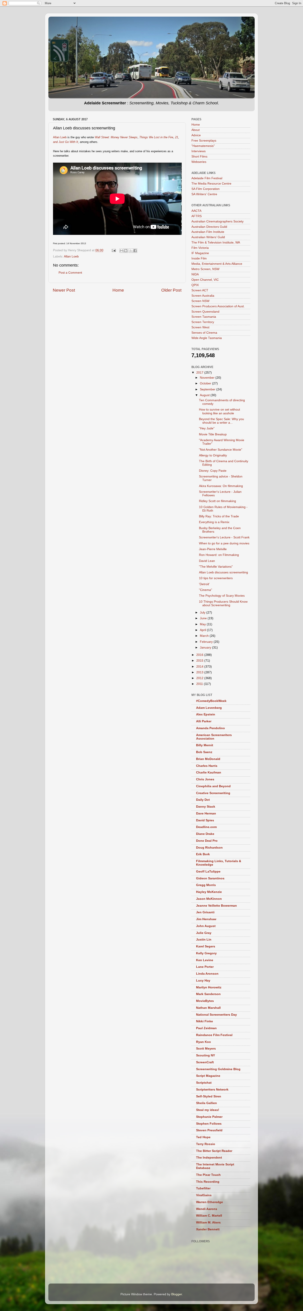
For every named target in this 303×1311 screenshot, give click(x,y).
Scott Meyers (206, 1048)
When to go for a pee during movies (224, 543)
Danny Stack (205, 806)
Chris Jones (205, 779)
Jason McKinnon (209, 898)
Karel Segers (205, 946)
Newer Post (64, 290)
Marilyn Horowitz (208, 987)
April (203, 630)
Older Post (171, 290)
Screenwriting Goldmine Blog (218, 1069)
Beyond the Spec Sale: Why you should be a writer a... (221, 420)
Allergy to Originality (213, 455)
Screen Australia (202, 295)
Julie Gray (203, 933)
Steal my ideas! (207, 1110)
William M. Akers (208, 1222)
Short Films (199, 156)
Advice (196, 135)
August (205, 395)
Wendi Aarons (206, 1209)
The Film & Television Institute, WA (215, 242)
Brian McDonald (208, 759)
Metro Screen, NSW (205, 269)
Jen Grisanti (205, 912)
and (65, 142)
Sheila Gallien (206, 1103)
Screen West (200, 327)
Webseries (198, 162)
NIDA (195, 274)
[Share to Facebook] (135, 250)
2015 (200, 660)
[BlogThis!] (126, 250)
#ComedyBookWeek (211, 701)
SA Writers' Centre (204, 194)
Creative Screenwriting (213, 793)
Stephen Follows (209, 1123)
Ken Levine (204, 960)
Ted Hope (203, 1137)
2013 (200, 672)
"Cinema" (205, 590)
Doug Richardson (209, 847)
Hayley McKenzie (209, 892)
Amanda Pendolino (210, 728)
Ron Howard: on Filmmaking (219, 555)
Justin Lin (203, 939)
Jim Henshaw (206, 919)
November (207, 377)
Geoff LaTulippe (208, 871)
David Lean (207, 561)
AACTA (196, 210)
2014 (200, 666)
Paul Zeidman (206, 1028)
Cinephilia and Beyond (213, 786)
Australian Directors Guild (209, 226)
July (203, 612)
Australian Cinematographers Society (217, 221)
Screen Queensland (205, 311)
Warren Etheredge (209, 1202)
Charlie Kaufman (208, 772)
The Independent (209, 1157)
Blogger (176, 1294)
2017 (200, 372)
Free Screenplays (203, 140)
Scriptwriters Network (212, 1089)
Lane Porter (205, 966)
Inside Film (199, 258)
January (206, 647)
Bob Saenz (204, 752)
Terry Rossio (205, 1144)
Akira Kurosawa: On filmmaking (221, 486)
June (204, 618)
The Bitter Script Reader (214, 1151)
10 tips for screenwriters (216, 578)
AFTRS (196, 216)
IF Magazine (200, 253)
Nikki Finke (204, 1021)
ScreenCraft (205, 1062)
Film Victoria (200, 247)
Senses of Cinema (204, 332)
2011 (200, 684)
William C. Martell (209, 1215)
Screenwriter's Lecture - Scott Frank (224, 537)
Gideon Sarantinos (210, 878)
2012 (200, 678)
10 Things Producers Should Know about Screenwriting (223, 603)
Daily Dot (203, 799)
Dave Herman (206, 813)
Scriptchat (204, 1082)
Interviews (198, 151)
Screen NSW (200, 301)
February (207, 641)
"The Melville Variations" (216, 566)
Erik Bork (203, 854)
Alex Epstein (205, 714)
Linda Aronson (207, 973)
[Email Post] (113, 250)
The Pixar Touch (208, 1175)
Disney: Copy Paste (212, 470)
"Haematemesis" (203, 146)
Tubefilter (203, 1188)
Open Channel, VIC (205, 279)
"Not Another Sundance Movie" (220, 449)
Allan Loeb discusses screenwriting (223, 572)
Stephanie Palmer (209, 1116)
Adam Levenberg (209, 707)
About (195, 130)
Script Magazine (208, 1075)
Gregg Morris (206, 885)
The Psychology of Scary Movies (222, 595)
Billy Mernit (204, 745)
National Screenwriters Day (216, 1014)
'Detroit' (204, 584)
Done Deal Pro (207, 840)
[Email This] (121, 250)
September (208, 389)
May (203, 624)
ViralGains (204, 1195)
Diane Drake (205, 834)
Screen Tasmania (203, 316)
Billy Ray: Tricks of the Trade (219, 516)
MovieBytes (205, 1001)
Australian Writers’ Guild (208, 237)
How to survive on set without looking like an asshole (219, 411)
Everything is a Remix (214, 522)
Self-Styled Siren (208, 1096)
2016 (200, 654)
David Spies (205, 820)
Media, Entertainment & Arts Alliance (216, 263)
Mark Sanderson (208, 994)
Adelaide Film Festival (206, 178)
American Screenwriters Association (214, 736)
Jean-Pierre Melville (213, 549)
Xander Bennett (208, 1229)
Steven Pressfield (209, 1130)
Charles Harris (206, 766)
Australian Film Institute (207, 232)
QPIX (195, 285)
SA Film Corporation (205, 189)
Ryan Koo (203, 1042)
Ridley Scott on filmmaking (217, 501)
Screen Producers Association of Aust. (218, 306)
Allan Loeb (60, 137)
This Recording (207, 1181)
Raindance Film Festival (214, 1035)
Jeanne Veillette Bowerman (216, 905)
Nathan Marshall (208, 1007)
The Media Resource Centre (211, 183)
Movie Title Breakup (213, 434)
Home (118, 290)
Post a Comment (70, 272)
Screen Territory (202, 322)
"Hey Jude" (206, 428)
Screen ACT (199, 290)
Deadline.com (206, 827)
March (205, 635)
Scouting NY (205, 1055)
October (206, 383)
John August (206, 926)
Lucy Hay (203, 980)
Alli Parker (203, 721)
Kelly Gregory (206, 953)
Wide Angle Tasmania (206, 338)
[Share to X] (131, 250)
